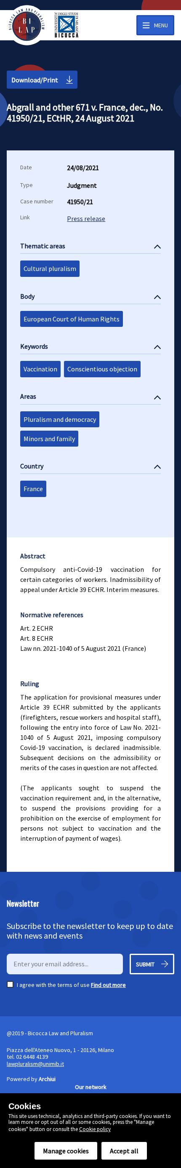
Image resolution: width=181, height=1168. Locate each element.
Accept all (124, 1151)
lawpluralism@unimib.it (35, 1064)
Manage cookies (66, 1151)
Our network (90, 1087)
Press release (86, 218)
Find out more (108, 985)
